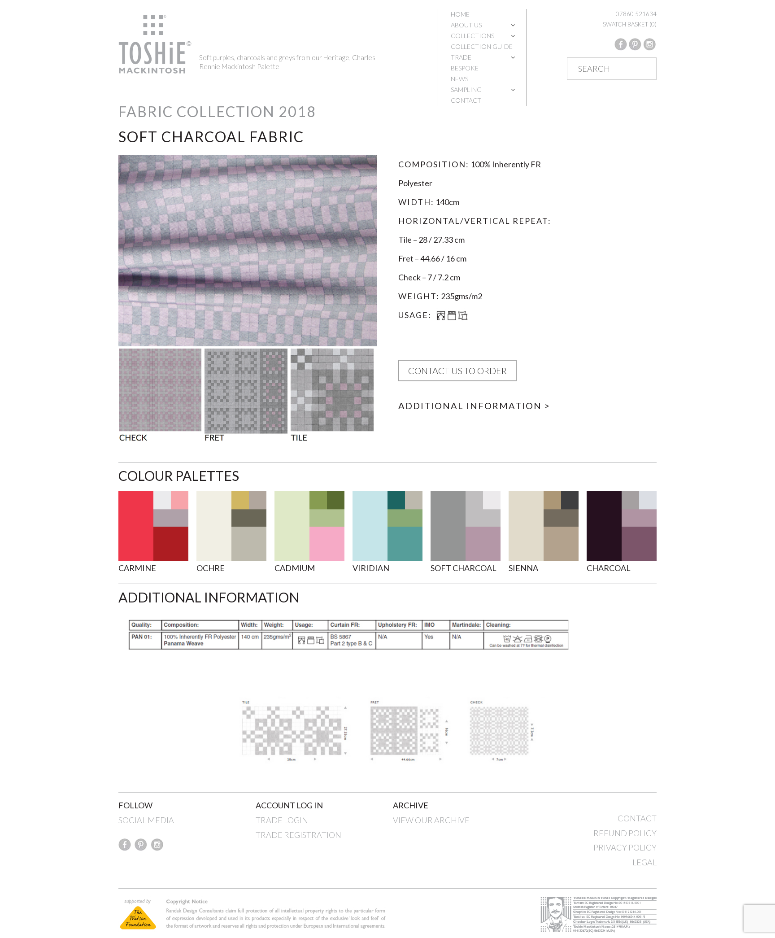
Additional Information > (474, 405)
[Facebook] (621, 43)
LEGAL (644, 862)
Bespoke (465, 68)
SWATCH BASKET (630, 24)
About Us (466, 25)
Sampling (466, 89)
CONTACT (637, 818)
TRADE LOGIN (282, 820)
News (459, 79)
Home (460, 14)
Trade (461, 57)
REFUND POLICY (625, 833)
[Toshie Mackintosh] (155, 43)
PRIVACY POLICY (625, 847)
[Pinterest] (635, 43)
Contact (466, 100)
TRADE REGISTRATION (298, 835)
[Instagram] (649, 43)
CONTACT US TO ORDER (457, 370)
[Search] (640, 69)
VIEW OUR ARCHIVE (431, 820)
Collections (472, 35)
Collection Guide (482, 46)
